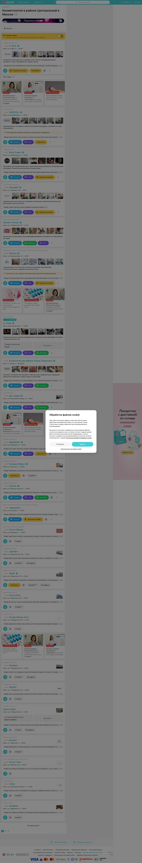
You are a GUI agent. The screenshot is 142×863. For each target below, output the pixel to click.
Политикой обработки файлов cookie (79, 438)
